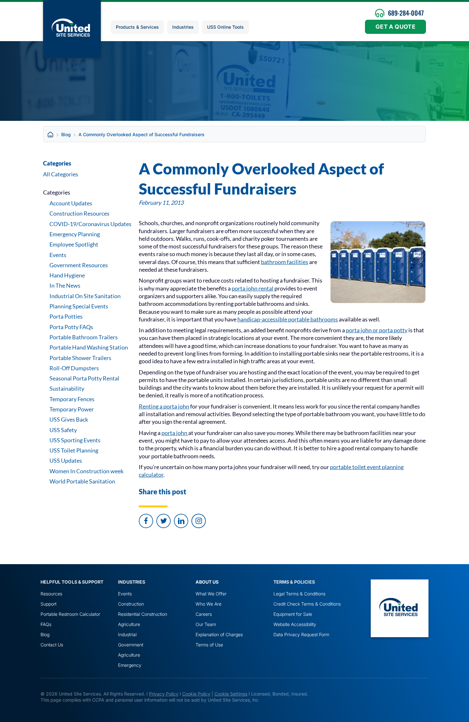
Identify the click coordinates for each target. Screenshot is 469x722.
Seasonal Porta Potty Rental (84, 378)
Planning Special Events (78, 306)
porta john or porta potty (376, 330)
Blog (66, 134)
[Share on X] (163, 521)
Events (57, 254)
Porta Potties (66, 316)
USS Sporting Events (74, 440)
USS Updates (65, 460)
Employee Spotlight (73, 244)
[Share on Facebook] (146, 521)
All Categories (60, 174)
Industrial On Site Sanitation (85, 295)
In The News (64, 285)
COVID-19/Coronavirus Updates (90, 223)
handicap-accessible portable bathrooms (287, 319)
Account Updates (70, 203)
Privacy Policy (163, 693)
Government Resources (78, 265)
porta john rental (252, 288)
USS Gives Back (68, 419)
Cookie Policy (196, 693)
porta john (174, 432)
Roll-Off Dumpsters (74, 368)
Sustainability (66, 388)
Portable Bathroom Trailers (83, 337)
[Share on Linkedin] (181, 521)
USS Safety (63, 429)
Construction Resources (79, 213)
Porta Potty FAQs (71, 326)
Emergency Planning (74, 234)
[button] (198, 521)
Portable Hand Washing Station (88, 347)
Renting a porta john (164, 406)
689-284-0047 (406, 13)
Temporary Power (71, 409)
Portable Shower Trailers (80, 357)
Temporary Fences (71, 398)
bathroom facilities (284, 261)
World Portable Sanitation (82, 481)
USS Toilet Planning (73, 450)
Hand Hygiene (67, 275)
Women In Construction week (86, 471)
